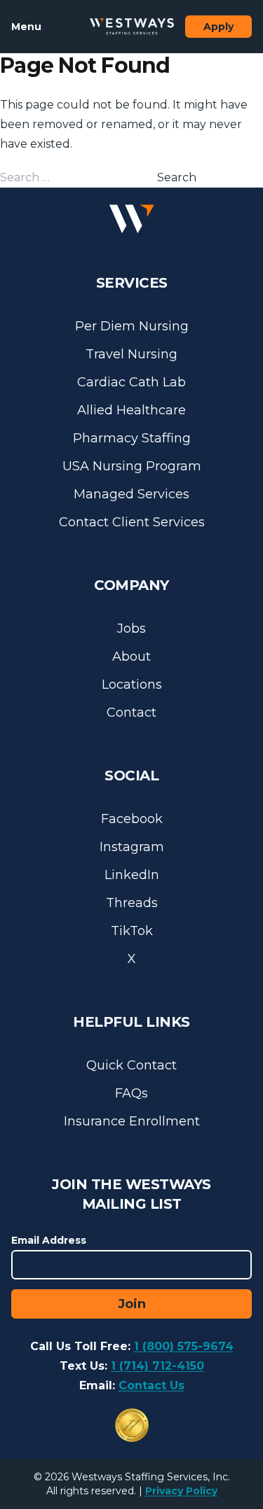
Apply (218, 26)
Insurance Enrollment (132, 1121)
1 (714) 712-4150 (157, 1366)
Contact (131, 712)
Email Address (48, 1240)
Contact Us (151, 1385)
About (131, 656)
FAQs (131, 1093)
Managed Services (131, 494)
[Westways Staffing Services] (132, 26)
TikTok (132, 931)
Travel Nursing (131, 354)
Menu (26, 26)
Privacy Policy (181, 1491)
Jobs (131, 628)
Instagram (132, 847)
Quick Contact (131, 1065)
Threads (132, 903)
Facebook (132, 819)
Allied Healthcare (131, 410)
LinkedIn (131, 875)
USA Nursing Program (131, 466)
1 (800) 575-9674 (184, 1346)
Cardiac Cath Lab (131, 382)
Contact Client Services (132, 522)
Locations (132, 684)
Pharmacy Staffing (132, 438)
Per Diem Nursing (132, 326)
